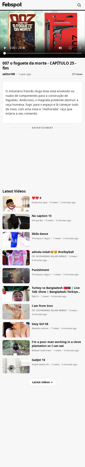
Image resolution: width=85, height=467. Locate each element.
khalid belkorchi (40, 364)
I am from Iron (42, 306)
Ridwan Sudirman (41, 350)
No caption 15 (42, 216)
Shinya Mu (37, 220)
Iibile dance (40, 234)
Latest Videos (14, 191)
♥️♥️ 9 (36, 198)
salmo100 (8, 74)
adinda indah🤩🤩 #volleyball (53, 252)
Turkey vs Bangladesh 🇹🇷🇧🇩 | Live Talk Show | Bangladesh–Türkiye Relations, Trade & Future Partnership (56, 290)
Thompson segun (41, 238)
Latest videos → (42, 382)
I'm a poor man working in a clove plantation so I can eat (56, 344)
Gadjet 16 (38, 360)
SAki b (35, 296)
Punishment (40, 270)
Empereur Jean (40, 202)
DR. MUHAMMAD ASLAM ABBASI (49, 256)
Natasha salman (40, 328)
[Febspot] (12, 5)
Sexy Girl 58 (40, 324)
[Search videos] (79, 4)
